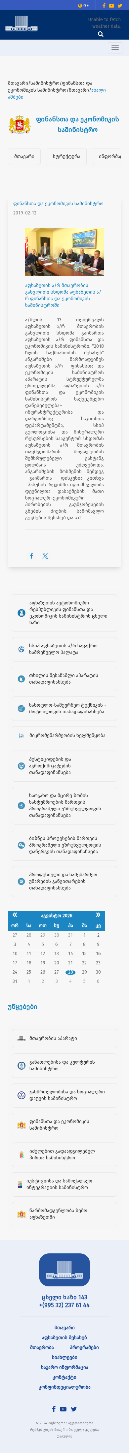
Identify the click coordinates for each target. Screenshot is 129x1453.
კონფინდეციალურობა (65, 1387)
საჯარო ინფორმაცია (64, 1367)
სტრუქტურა (66, 156)
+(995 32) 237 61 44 (64, 1305)
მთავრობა (42, 1347)
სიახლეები (64, 1357)
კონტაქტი (64, 1377)
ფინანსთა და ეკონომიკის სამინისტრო (58, 204)
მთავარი (24, 156)
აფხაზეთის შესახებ (64, 1337)
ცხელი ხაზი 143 (64, 1297)
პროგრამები (84, 1347)
